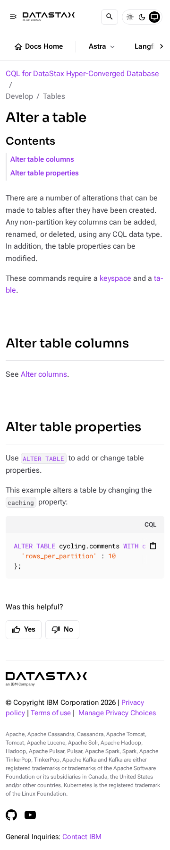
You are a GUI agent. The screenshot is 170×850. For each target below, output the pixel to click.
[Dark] (142, 17)
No (62, 629)
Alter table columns (42, 160)
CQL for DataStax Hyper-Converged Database (82, 73)
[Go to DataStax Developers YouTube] (30, 815)
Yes (23, 629)
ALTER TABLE (43, 458)
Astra (103, 47)
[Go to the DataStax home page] (46, 679)
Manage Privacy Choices (117, 713)
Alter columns (44, 374)
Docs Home (38, 47)
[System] (154, 17)
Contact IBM (82, 837)
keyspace (115, 278)
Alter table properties (44, 173)
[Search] (109, 17)
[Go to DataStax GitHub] (11, 815)
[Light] (130, 17)
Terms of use (51, 713)
